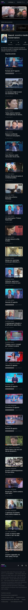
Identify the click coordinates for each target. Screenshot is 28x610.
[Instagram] (22, 565)
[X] (26, 565)
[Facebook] (18, 565)
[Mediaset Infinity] (3, 2)
